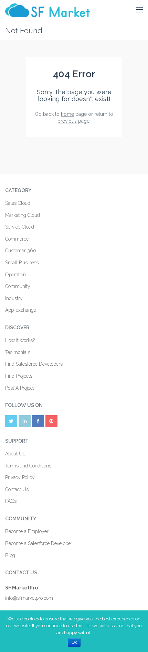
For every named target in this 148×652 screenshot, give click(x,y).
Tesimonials (17, 352)
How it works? (20, 340)
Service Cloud (19, 227)
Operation (15, 274)
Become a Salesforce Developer (38, 543)
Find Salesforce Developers (34, 364)
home (67, 114)
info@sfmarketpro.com (29, 598)
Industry (14, 298)
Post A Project (19, 388)
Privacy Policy (20, 477)
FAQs (11, 501)
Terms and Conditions (28, 465)
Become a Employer (27, 531)
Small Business (22, 262)
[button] (139, 10)
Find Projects (18, 376)
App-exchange (20, 310)
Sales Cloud (17, 203)
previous (67, 121)
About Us (15, 453)
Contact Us (17, 489)
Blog (10, 555)
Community (17, 286)
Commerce (17, 239)
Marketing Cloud (22, 215)
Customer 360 (20, 250)
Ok (74, 642)
